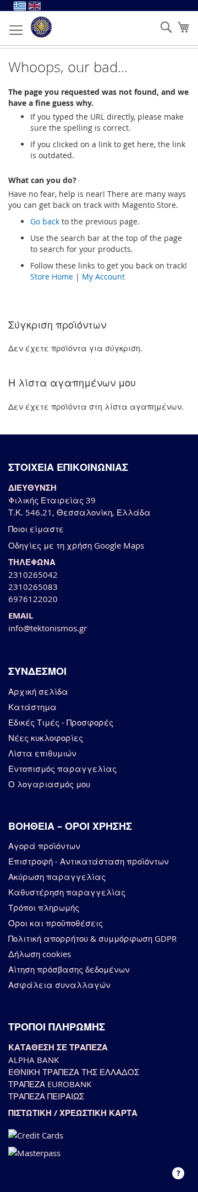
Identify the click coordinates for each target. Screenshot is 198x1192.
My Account (103, 276)
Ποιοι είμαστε (36, 528)
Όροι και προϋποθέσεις (55, 922)
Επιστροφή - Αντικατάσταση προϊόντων (88, 861)
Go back (44, 221)
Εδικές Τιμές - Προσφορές (60, 722)
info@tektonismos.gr (47, 627)
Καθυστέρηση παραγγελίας (66, 892)
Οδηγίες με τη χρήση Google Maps (76, 545)
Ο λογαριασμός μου (49, 784)
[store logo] (41, 27)
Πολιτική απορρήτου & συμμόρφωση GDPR (92, 938)
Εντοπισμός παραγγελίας (62, 768)
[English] (35, 6)
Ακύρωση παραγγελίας (57, 876)
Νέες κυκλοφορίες (45, 737)
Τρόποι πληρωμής (43, 907)
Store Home (51, 276)
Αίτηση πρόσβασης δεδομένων (69, 969)
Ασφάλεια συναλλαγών (59, 984)
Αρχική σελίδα (38, 691)
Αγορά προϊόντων (44, 845)
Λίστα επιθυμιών (42, 753)
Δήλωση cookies (39, 953)
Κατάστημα (32, 706)
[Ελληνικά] (20, 6)
